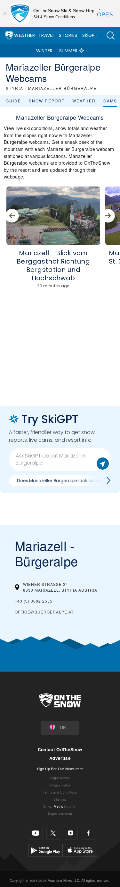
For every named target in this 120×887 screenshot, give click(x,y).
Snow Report (47, 100)
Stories (68, 35)
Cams (110, 100)
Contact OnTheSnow (60, 749)
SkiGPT (90, 35)
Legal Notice (60, 777)
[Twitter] (53, 833)
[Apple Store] (80, 849)
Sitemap (59, 799)
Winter (44, 51)
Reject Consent (60, 813)
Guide (13, 100)
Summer (68, 51)
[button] (110, 35)
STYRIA (14, 88)
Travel (46, 35)
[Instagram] (71, 833)
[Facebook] (88, 833)
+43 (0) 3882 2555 (33, 601)
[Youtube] (36, 833)
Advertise (60, 758)
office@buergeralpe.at (44, 611)
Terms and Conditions (60, 792)
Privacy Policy (60, 785)
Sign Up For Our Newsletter (60, 768)
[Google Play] (45, 849)
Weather (24, 35)
